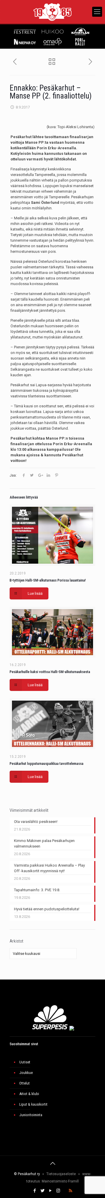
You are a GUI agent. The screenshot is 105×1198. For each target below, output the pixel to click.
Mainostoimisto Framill (60, 1181)
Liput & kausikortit (33, 1104)
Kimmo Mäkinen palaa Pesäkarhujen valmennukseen (44, 843)
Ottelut (24, 1083)
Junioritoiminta (30, 1115)
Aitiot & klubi (29, 1094)
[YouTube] (50, 1190)
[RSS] (70, 1190)
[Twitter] (42, 1190)
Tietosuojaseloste (61, 1174)
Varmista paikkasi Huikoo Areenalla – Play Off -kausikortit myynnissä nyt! (49, 868)
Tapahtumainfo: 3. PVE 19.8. (37, 890)
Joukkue (26, 1072)
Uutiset (24, 1062)
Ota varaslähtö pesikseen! (35, 821)
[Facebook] (35, 1190)
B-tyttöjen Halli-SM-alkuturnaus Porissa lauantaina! (48, 580)
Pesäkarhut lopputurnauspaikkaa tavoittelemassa (46, 763)
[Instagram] (58, 1190)
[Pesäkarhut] (52, 12)
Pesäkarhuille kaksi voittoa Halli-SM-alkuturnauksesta (50, 672)
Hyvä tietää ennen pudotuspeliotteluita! (46, 909)
